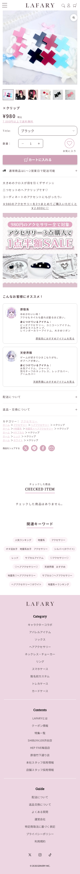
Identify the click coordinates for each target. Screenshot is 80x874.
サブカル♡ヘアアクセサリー (57, 575)
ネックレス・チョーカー (40, 654)
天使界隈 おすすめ (54, 566)
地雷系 (41, 540)
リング (40, 661)
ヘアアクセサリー (40, 424)
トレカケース (40, 683)
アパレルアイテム (40, 632)
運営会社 (40, 819)
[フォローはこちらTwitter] (30, 855)
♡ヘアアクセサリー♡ (26, 566)
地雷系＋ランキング (58, 584)
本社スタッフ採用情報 (40, 762)
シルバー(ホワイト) (64, 548)
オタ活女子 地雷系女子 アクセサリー (27, 548)
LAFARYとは (40, 718)
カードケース (40, 691)
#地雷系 (17, 428)
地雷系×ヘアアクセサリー (39, 428)
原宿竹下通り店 (40, 755)
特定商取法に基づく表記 (40, 826)
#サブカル (18, 432)
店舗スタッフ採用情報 (40, 770)
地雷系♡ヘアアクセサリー (22, 575)
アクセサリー (29, 421)
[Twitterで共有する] (26, 448)
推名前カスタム (40, 676)
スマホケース (40, 669)
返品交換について (40, 804)
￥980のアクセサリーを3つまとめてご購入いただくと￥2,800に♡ (40, 206)
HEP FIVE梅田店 (40, 748)
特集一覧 (40, 733)
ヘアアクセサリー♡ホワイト (26, 584)
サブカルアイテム (34, 557)
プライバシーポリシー (40, 834)
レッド (16, 436)
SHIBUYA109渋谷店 (40, 740)
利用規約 (40, 841)
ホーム (6, 424)
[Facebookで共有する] (43, 448)
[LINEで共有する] (34, 448)
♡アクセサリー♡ (59, 557)
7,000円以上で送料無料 (18, 121)
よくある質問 (40, 812)
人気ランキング (23, 540)
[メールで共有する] (51, 448)
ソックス (40, 639)
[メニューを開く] (4, 5)
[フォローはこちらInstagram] (40, 855)
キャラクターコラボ (40, 625)
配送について (40, 797)
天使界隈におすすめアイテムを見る (54, 381)
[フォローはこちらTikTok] (50, 855)
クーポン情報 (40, 726)
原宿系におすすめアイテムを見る (55, 338)
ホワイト (18, 440)
